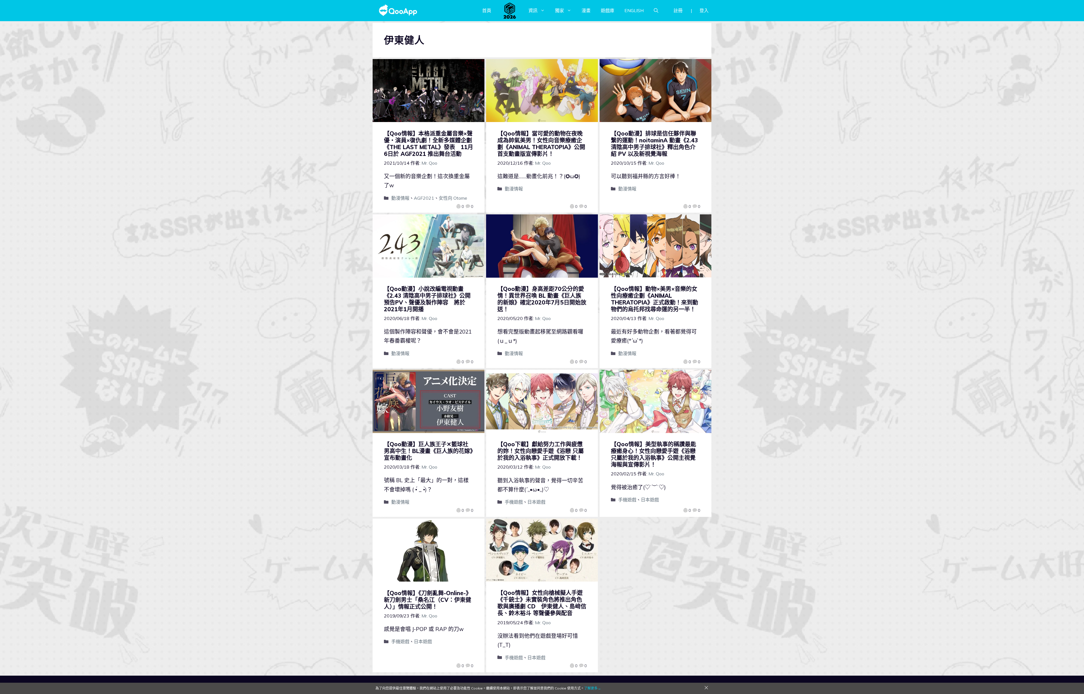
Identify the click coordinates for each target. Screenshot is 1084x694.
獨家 (559, 10)
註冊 (678, 10)
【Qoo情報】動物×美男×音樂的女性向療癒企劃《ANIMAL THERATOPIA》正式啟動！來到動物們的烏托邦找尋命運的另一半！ (654, 299)
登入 (704, 10)
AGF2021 (424, 198)
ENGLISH (634, 10)
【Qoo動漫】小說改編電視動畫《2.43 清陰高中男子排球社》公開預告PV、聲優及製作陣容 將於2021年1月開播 (427, 299)
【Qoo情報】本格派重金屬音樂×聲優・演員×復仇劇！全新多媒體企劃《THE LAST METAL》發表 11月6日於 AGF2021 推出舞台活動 (428, 143)
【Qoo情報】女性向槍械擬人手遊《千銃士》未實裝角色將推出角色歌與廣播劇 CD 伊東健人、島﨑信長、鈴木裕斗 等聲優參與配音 (541, 603)
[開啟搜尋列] (656, 10)
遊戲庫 (607, 10)
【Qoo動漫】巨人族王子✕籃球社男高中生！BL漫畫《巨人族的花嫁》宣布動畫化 (428, 451)
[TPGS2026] (509, 10)
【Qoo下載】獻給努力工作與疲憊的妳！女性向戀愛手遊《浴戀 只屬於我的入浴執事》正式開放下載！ (540, 451)
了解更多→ (592, 688)
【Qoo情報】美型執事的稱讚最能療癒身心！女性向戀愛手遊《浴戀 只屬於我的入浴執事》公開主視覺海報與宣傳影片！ (653, 454)
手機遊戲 (514, 502)
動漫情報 (400, 198)
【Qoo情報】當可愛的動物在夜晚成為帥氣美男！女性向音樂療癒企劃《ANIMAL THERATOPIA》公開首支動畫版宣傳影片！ (541, 143)
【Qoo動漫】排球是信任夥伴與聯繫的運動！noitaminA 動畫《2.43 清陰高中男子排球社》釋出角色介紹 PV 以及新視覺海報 (654, 143)
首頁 (486, 10)
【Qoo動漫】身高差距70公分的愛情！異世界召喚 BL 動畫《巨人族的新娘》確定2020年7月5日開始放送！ (541, 299)
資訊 (532, 10)
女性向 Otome (453, 198)
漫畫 (586, 10)
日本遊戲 (536, 502)
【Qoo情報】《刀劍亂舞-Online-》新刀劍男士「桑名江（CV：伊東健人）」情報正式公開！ (427, 599)
